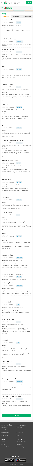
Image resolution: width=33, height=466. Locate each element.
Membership (19, 432)
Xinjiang (18, 163)
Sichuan (19, 22)
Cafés (18, 214)
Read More (16, 415)
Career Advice (5, 432)
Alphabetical (6, 16)
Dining (4, 14)
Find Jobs (4, 427)
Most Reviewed (27, 16)
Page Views (16, 16)
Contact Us (19, 444)
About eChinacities (21, 441)
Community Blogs (6, 447)
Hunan (18, 322)
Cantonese (19, 142)
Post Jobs (19, 427)
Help (17, 435)
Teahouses (19, 41)
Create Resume (5, 430)
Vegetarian (19, 107)
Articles (3, 441)
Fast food (19, 52)
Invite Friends (4, 435)
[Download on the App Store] (9, 460)
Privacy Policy (20, 447)
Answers (3, 444)
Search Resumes (21, 430)
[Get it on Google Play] (21, 460)
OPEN (29, 2)
